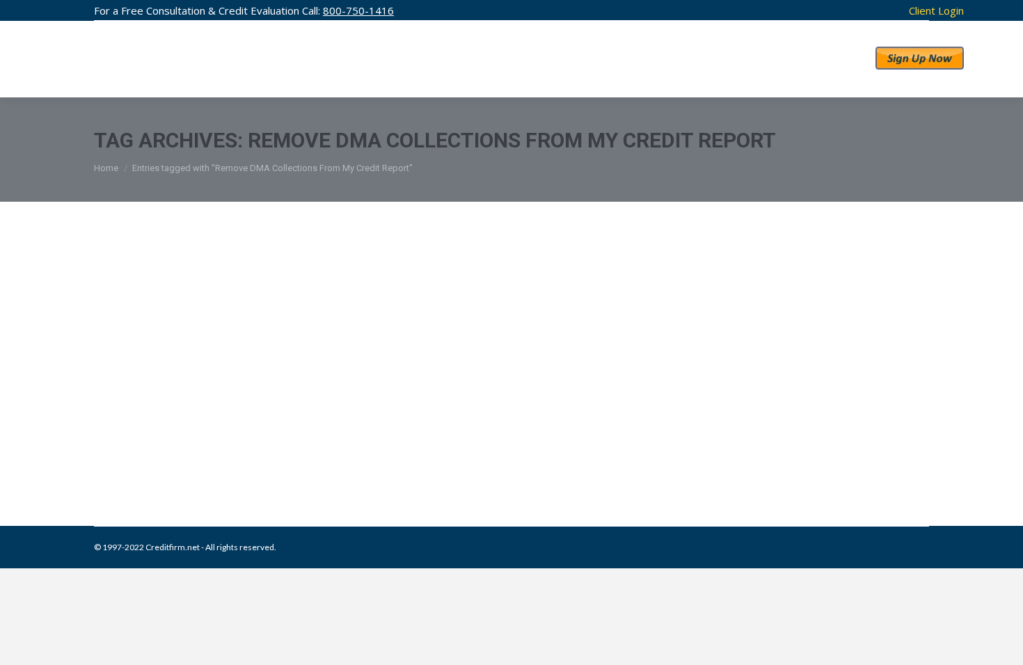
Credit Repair (213, 454)
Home (106, 168)
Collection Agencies (148, 454)
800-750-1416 (358, 10)
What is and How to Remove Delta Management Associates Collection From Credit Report (495, 426)
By (331, 454)
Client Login (936, 10)
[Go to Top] (1000, 642)
